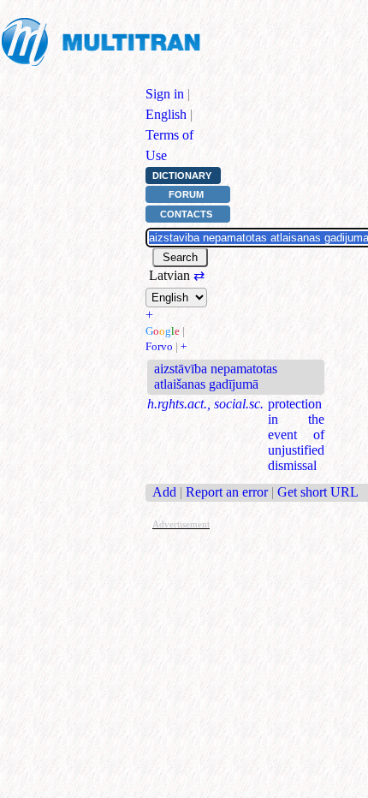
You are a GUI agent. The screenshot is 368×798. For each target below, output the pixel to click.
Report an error (227, 492)
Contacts (186, 214)
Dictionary (181, 175)
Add (164, 492)
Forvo (159, 346)
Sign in (164, 93)
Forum (186, 194)
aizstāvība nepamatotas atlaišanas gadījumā (215, 376)
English (166, 114)
